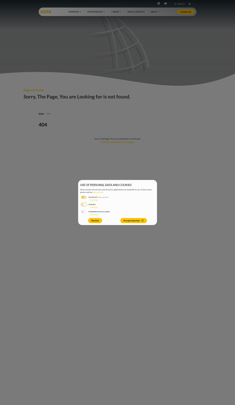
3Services (93, 200)
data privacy (98, 192)
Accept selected (131, 220)
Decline (95, 220)
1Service (93, 207)
